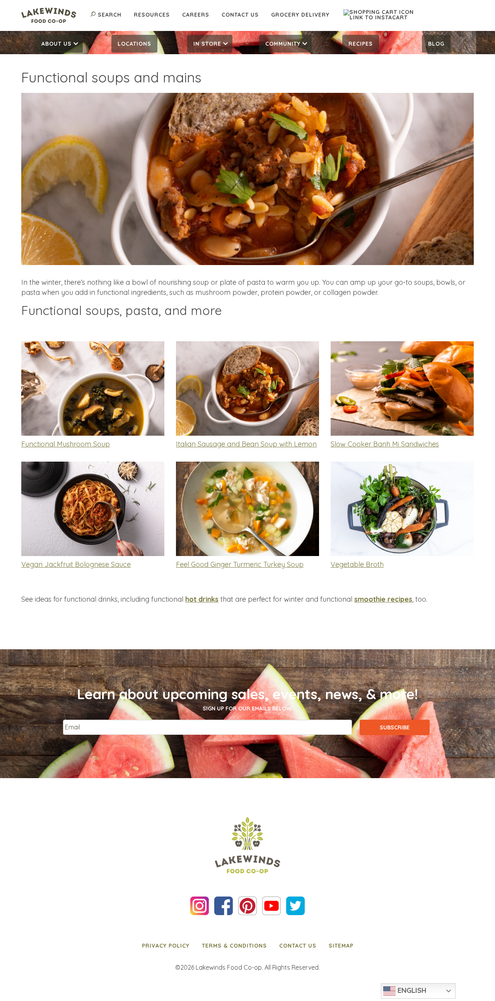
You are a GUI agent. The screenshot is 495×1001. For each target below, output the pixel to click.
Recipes (360, 43)
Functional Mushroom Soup (65, 444)
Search (109, 14)
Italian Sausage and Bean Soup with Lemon (246, 444)
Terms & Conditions (234, 945)
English (411, 990)
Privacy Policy (165, 945)
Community (282, 43)
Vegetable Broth (357, 564)
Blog (436, 43)
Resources (152, 14)
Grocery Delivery (300, 14)
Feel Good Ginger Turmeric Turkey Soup (240, 564)
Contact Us (240, 14)
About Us (56, 43)
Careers (195, 14)
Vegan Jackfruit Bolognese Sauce (76, 564)
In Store (207, 43)
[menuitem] (59, 44)
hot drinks (201, 599)
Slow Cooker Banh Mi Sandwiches (385, 444)
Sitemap (341, 945)
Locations (134, 43)
